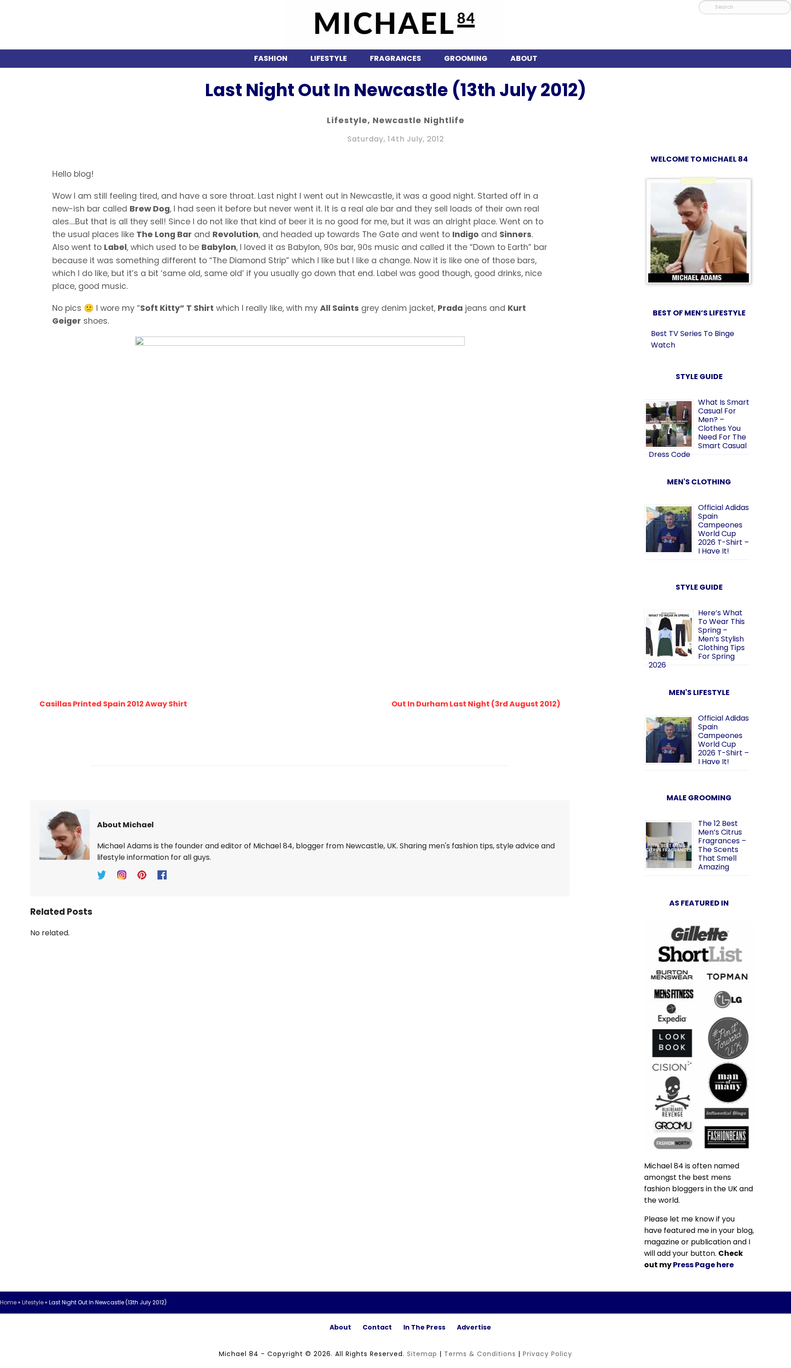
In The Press (424, 1327)
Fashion (270, 58)
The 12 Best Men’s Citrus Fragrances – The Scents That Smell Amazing (722, 845)
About (523, 58)
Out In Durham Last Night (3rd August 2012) (475, 704)
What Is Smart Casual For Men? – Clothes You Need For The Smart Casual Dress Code (699, 428)
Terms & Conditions (480, 1353)
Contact (377, 1327)
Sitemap (422, 1353)
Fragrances (395, 58)
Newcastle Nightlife (419, 120)
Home (8, 1302)
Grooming (466, 58)
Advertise (474, 1327)
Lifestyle (328, 58)
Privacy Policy (547, 1353)
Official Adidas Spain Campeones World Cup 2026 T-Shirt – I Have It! (723, 529)
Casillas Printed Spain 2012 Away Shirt (113, 704)
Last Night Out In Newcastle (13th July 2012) (395, 90)
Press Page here (703, 1264)
